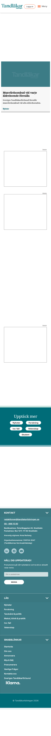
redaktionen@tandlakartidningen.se (21, 519)
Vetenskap (9, 627)
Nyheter (8, 605)
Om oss (7, 651)
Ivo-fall (7, 623)
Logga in (29, 6)
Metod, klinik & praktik (15, 618)
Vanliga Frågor (11, 669)
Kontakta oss (10, 673)
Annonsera (9, 655)
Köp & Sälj (8, 660)
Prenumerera (10, 664)
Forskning (9, 609)
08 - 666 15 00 (11, 523)
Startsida (8, 646)
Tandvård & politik (13, 614)
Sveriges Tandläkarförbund (17, 678)
